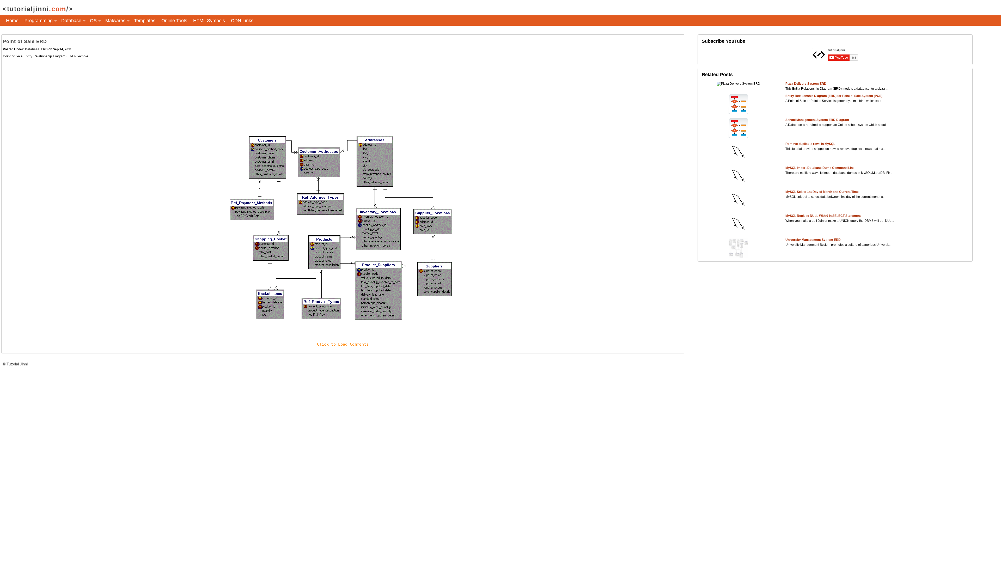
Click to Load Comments (343, 344)
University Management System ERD (813, 240)
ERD (44, 49)
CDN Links (242, 20)
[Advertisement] (159, 95)
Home (12, 20)
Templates (144, 20)
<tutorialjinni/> (38, 9)
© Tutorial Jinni (15, 364)
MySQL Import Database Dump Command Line (819, 168)
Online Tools (174, 20)
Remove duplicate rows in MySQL (810, 144)
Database (32, 49)
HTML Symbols (209, 20)
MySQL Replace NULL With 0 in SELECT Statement (823, 216)
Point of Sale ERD (25, 41)
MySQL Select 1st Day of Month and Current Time (822, 192)
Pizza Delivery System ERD (805, 83)
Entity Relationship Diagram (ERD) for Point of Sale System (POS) (833, 96)
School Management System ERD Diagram (817, 120)
